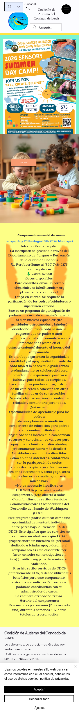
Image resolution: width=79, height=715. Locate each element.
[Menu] (66, 9)
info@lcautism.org (50, 287)
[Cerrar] (73, 668)
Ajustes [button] (39, 707)
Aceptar (39, 689)
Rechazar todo (39, 699)
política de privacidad (55, 678)
